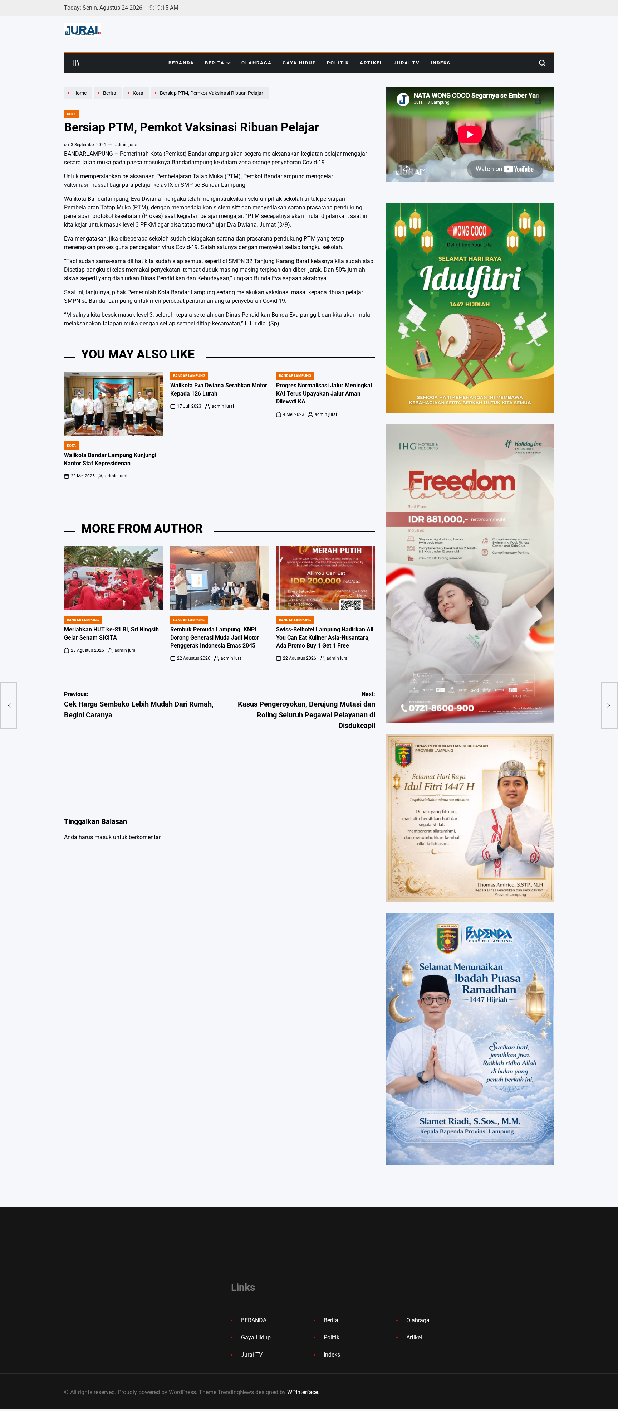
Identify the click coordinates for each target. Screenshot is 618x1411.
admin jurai (126, 144)
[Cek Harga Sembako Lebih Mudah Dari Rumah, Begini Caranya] (8, 705)
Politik (338, 63)
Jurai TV (407, 63)
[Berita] (108, 99)
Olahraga (256, 63)
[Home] (79, 99)
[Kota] (137, 99)
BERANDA (181, 63)
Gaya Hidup (299, 63)
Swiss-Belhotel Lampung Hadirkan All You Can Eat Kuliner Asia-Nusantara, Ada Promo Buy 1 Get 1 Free (324, 637)
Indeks (441, 63)
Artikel (371, 63)
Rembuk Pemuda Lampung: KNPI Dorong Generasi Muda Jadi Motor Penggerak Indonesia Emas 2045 (214, 637)
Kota (71, 114)
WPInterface (302, 1392)
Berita (215, 63)
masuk (103, 837)
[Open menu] (76, 63)
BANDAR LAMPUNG (189, 376)
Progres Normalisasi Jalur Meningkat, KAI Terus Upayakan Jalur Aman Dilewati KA (325, 393)
